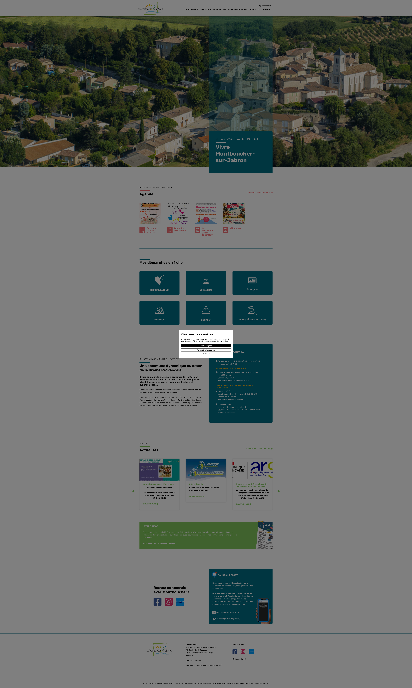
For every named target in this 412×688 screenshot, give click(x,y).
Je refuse (206, 354)
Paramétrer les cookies (206, 350)
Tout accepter (206, 346)
